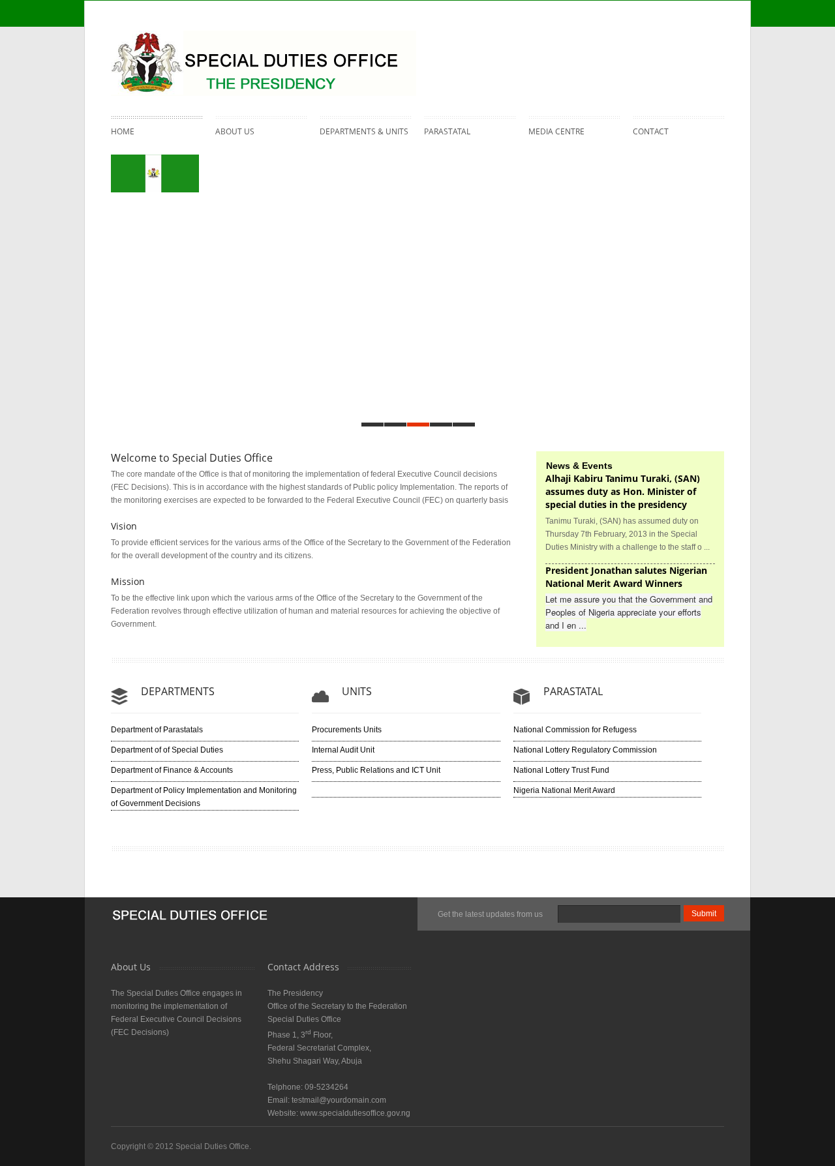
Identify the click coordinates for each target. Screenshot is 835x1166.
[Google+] (710, 48)
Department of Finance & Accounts (172, 770)
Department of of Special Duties (167, 750)
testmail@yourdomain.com (339, 1100)
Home (122, 131)
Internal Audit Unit (343, 750)
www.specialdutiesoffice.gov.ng (355, 1113)
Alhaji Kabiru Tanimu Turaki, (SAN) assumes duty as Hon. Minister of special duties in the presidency (622, 491)
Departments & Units (364, 130)
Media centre (556, 130)
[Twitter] (658, 48)
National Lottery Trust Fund (561, 770)
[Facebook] (632, 48)
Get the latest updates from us (490, 914)
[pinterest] (684, 48)
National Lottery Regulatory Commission (585, 750)
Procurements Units (347, 729)
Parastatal (447, 130)
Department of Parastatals (157, 729)
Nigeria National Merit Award (564, 790)
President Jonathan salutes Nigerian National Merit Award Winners (626, 577)
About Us (234, 130)
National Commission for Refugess (575, 729)
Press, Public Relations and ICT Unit (376, 770)
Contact (651, 131)
